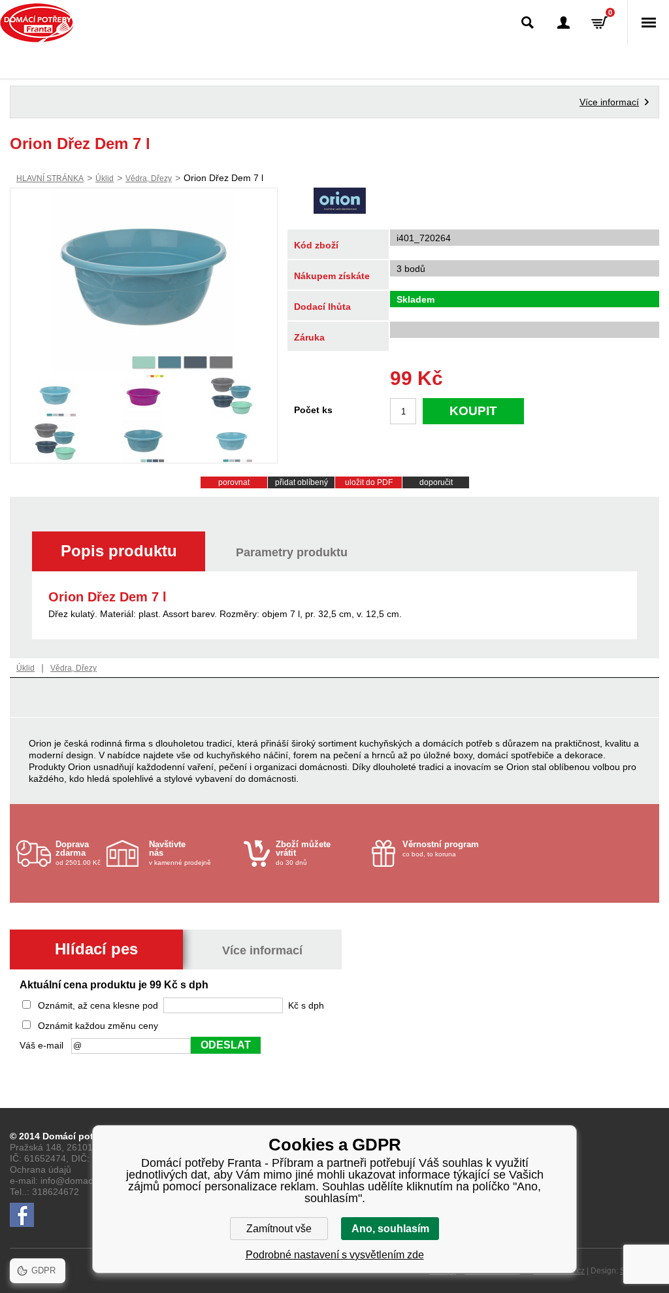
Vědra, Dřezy (148, 178)
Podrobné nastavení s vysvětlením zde (335, 1254)
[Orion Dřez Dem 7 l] (143, 279)
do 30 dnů (303, 852)
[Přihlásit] (563, 22)
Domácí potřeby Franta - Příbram (37, 22)
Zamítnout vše (279, 1228)
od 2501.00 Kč (78, 852)
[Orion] (339, 202)
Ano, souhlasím (390, 1228)
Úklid (104, 178)
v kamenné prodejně (180, 852)
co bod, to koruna (440, 848)
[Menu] (648, 22)
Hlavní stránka (50, 178)
